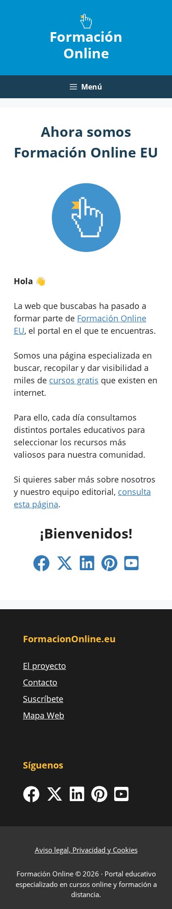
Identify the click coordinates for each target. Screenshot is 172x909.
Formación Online (86, 44)
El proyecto (44, 665)
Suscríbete (43, 698)
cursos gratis (74, 380)
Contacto (40, 682)
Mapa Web (43, 715)
